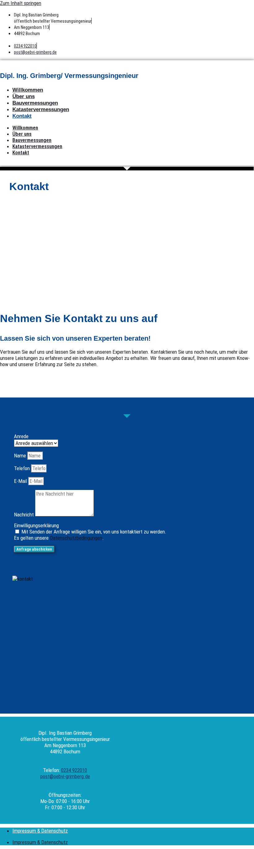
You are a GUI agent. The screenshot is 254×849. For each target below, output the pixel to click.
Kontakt (22, 116)
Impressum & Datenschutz (40, 831)
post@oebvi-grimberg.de (35, 52)
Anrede (21, 436)
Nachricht (24, 514)
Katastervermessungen (40, 109)
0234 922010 (25, 45)
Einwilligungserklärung (36, 525)
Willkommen (27, 90)
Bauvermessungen (35, 103)
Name (20, 455)
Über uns (23, 96)
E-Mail (21, 481)
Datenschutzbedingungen (76, 538)
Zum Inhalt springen (20, 3)
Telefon (22, 468)
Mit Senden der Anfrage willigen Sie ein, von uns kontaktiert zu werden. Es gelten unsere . (90, 535)
